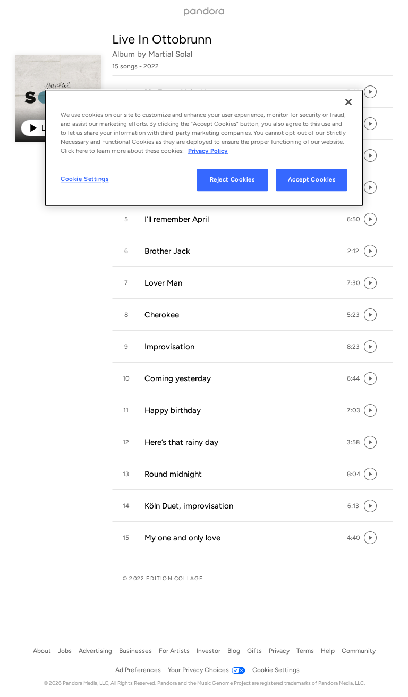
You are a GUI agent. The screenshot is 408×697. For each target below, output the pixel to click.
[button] (253, 219)
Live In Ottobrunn (161, 39)
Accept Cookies (312, 179)
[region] (204, 147)
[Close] (348, 102)
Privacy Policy (208, 150)
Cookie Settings (85, 179)
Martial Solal (170, 54)
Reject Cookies (232, 179)
